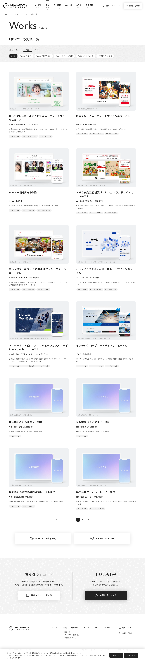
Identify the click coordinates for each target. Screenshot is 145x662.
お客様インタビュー (70, 638)
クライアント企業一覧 (71, 635)
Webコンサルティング (85, 56)
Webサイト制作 (25, 56)
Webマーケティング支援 (64, 56)
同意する (116, 655)
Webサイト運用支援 (44, 56)
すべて (13, 56)
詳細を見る (131, 655)
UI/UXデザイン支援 (105, 56)
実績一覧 (67, 632)
